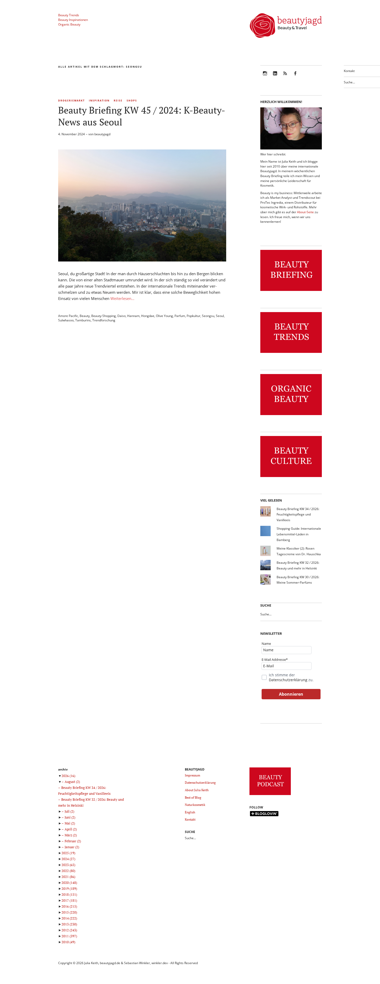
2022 (68, 870)
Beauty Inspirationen (73, 20)
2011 (69, 936)
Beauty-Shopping (103, 316)
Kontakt (349, 71)
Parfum (179, 316)
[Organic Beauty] (291, 415)
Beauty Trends (68, 15)
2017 (69, 900)
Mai (70, 823)
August (72, 781)
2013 (69, 924)
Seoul (220, 316)
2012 (69, 930)
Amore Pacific (68, 316)
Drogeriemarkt (71, 100)
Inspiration (99, 100)
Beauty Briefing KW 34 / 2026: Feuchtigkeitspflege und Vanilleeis (298, 514)
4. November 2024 (71, 134)
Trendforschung (103, 320)
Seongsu (208, 316)
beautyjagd (102, 134)
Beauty (85, 316)
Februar (73, 841)
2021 (68, 876)
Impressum (192, 775)
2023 (68, 864)
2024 (68, 858)
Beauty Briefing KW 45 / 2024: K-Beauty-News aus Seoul (141, 116)
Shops (132, 100)
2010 (68, 942)
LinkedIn (275, 76)
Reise (118, 100)
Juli (69, 811)
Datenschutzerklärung (288, 679)
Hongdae (147, 316)
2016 (69, 906)
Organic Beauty (69, 24)
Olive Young (164, 316)
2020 (69, 882)
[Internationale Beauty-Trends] (291, 353)
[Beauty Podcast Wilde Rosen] (270, 795)
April (71, 829)
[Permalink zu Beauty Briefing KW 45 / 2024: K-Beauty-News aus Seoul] (142, 260)
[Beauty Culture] (291, 477)
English (190, 812)
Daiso (121, 316)
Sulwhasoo (66, 320)
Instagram (265, 76)
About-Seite (305, 212)
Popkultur (193, 316)
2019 (69, 888)
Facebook (295, 76)
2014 (69, 918)
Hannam (133, 316)
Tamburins (83, 320)
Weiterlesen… (122, 298)
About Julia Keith (197, 790)
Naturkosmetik (195, 805)
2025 (68, 853)
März (71, 835)
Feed (285, 76)
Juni (70, 817)
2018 (69, 894)
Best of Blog (193, 797)
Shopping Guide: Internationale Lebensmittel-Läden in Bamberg (299, 534)
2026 (68, 775)
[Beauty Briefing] (291, 291)
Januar (72, 847)
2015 (69, 912)
